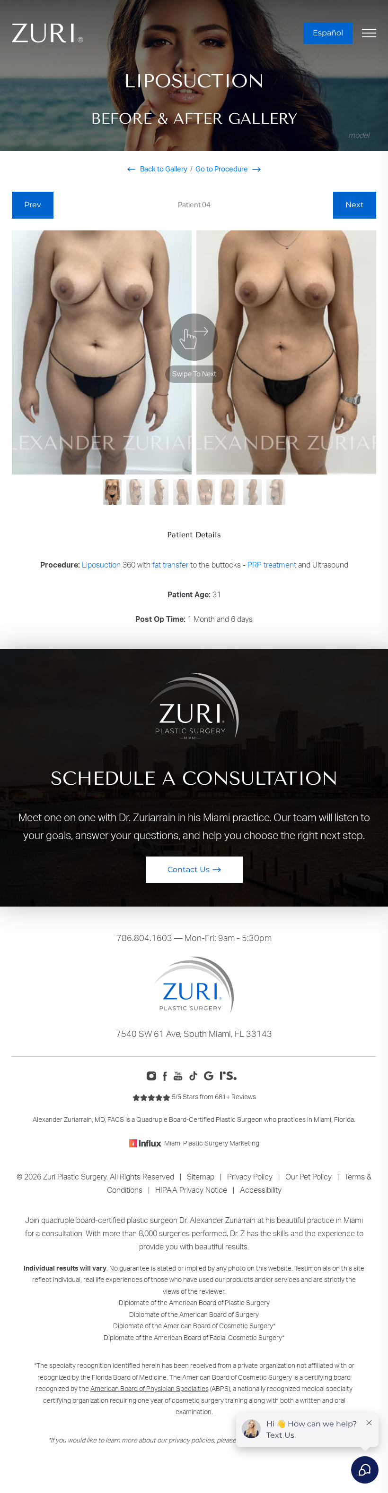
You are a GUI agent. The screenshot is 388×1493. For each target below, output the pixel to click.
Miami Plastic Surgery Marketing (211, 1143)
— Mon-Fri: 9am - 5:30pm (194, 938)
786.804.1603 (144, 938)
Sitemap (200, 1176)
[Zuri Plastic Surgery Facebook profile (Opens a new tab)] (167, 1075)
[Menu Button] (369, 33)
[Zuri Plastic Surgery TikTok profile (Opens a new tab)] (195, 1075)
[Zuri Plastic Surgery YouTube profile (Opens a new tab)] (180, 1075)
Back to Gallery (163, 168)
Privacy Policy (250, 1176)
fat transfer (170, 564)
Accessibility (261, 1190)
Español (328, 32)
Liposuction (101, 564)
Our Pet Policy (308, 1176)
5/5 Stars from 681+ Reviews (213, 1097)
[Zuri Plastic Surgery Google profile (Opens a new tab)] (211, 1075)
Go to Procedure (222, 168)
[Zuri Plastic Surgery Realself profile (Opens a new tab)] (230, 1075)
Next (354, 204)
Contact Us (189, 869)
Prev (32, 204)
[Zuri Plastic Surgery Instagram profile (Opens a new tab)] (153, 1075)
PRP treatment (271, 564)
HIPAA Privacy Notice (191, 1190)
